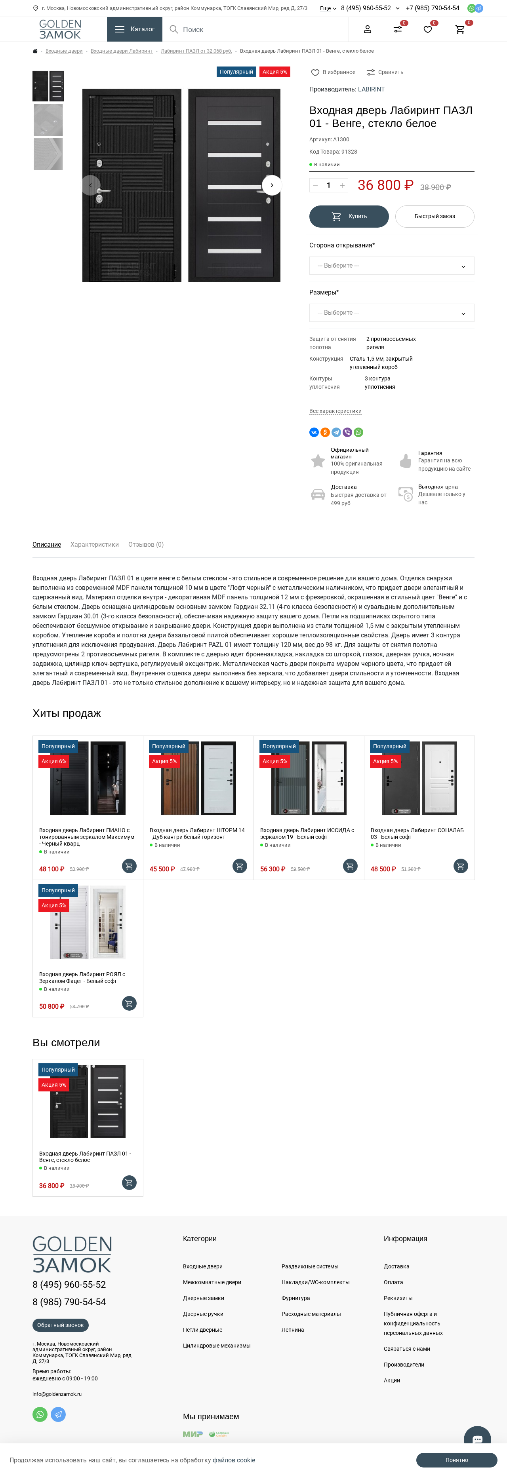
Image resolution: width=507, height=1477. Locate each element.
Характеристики (95, 544)
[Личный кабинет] (367, 28)
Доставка (344, 487)
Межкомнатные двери (212, 1282)
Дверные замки (203, 1298)
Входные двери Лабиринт (122, 51)
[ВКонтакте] (314, 432)
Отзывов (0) (146, 544)
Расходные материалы (311, 1314)
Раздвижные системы (310, 1266)
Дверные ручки (203, 1314)
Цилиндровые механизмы (217, 1345)
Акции (392, 1380)
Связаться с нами (407, 1349)
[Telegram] (336, 432)
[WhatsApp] (358, 432)
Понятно (457, 1460)
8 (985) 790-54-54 (69, 1302)
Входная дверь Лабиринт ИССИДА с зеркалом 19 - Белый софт (307, 833)
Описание (46, 544)
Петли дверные (202, 1330)
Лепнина (293, 1330)
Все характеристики (335, 411)
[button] (272, 185)
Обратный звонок (60, 1325)
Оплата (393, 1282)
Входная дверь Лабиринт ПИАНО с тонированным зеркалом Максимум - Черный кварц (86, 837)
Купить (358, 216)
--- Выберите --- (338, 265)
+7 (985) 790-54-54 (432, 8)
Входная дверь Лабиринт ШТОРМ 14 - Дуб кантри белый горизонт (197, 833)
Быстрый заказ (435, 216)
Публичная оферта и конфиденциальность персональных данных (413, 1323)
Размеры (322, 292)
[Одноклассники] (325, 432)
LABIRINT (371, 89)
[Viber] (347, 432)
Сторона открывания (340, 245)
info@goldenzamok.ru (57, 1394)
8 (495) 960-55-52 (366, 8)
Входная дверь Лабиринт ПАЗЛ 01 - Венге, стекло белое (85, 1156)
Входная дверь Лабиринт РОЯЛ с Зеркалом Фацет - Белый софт (82, 977)
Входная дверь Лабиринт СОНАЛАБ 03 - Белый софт (417, 833)
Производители (404, 1364)
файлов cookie (234, 1460)
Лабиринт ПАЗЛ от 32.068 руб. (196, 51)
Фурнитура (296, 1298)
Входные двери (64, 51)
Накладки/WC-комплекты (316, 1282)
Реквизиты (398, 1298)
